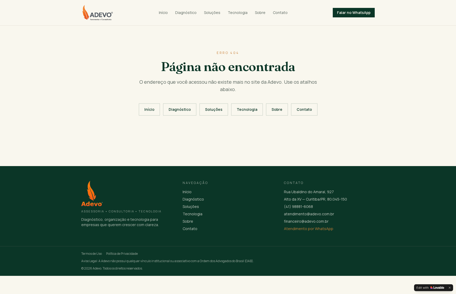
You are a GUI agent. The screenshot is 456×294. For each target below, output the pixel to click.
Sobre (260, 12)
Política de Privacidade (122, 254)
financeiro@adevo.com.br (306, 221)
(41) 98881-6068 (298, 206)
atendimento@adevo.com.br (309, 213)
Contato (280, 12)
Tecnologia (238, 12)
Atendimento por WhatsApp (308, 228)
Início (163, 12)
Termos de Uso (91, 254)
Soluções (212, 12)
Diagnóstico (186, 12)
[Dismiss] (449, 288)
